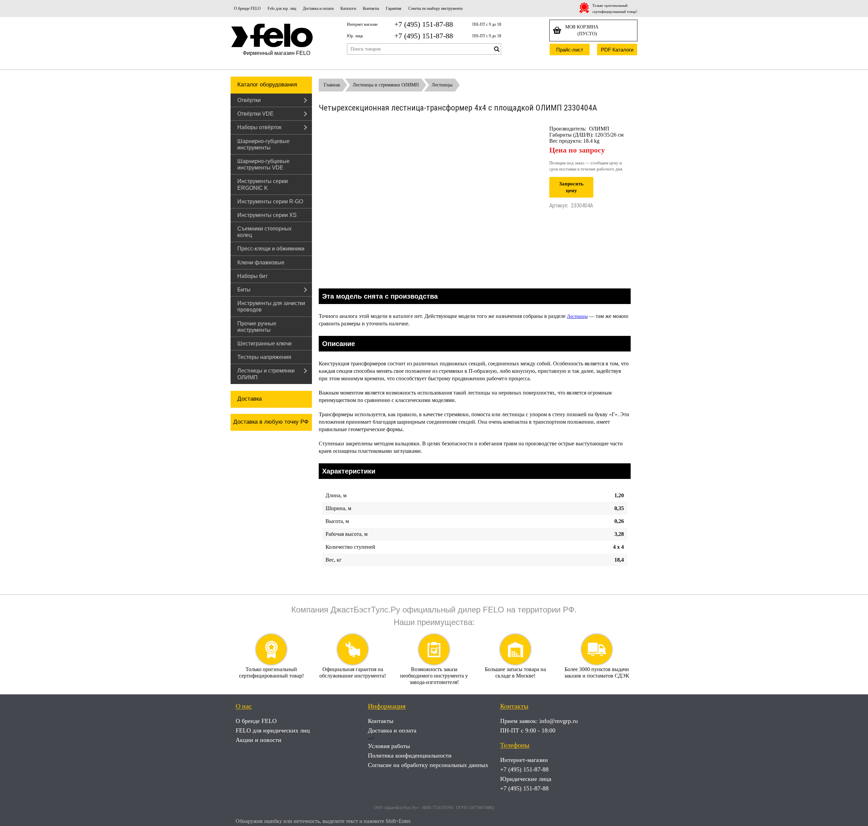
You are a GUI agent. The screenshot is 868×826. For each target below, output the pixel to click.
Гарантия (393, 8)
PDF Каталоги (617, 50)
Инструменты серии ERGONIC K (262, 184)
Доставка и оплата (318, 8)
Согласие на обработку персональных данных (428, 765)
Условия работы (389, 746)
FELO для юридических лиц (273, 730)
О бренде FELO (247, 8)
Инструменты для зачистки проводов (271, 306)
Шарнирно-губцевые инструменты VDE (263, 164)
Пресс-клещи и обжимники (270, 248)
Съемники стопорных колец (264, 232)
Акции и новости (258, 740)
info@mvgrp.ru (558, 721)
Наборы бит (252, 276)
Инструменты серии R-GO (270, 201)
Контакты (371, 8)
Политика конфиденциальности (410, 755)
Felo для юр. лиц (282, 8)
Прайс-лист (569, 50)
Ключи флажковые (260, 262)
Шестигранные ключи (264, 343)
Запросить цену (571, 187)
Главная (332, 84)
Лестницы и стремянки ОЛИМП (266, 374)
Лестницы (442, 84)
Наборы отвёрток (259, 127)
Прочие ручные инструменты (256, 327)
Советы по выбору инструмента (435, 8)
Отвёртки (249, 100)
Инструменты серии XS (267, 215)
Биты (244, 290)
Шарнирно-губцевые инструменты (263, 144)
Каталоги (348, 8)
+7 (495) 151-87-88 (423, 24)
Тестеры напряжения (264, 357)
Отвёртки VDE (255, 114)
